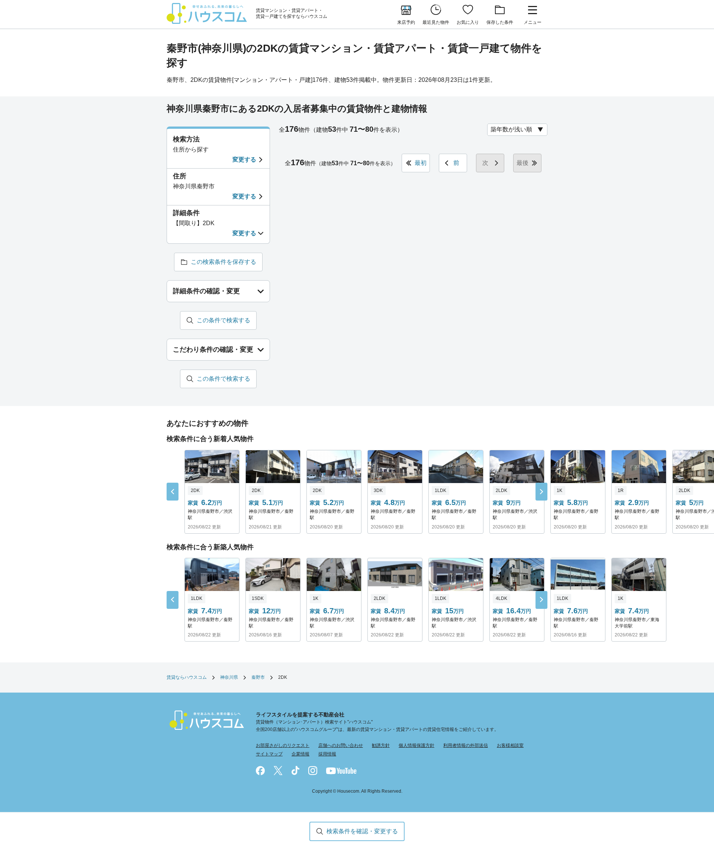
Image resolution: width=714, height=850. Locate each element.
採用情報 (327, 754)
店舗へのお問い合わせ (340, 745)
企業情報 (300, 754)
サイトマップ (269, 754)
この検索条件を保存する (223, 262)
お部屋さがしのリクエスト (282, 745)
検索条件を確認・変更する (362, 831)
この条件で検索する (223, 320)
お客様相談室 (510, 745)
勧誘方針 (381, 745)
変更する (244, 159)
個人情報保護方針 (416, 745)
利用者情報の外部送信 (465, 745)
